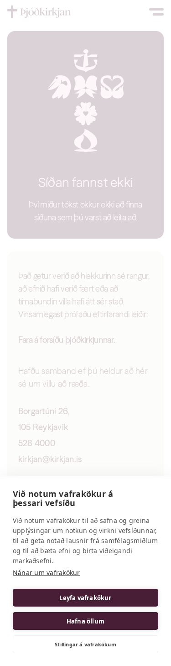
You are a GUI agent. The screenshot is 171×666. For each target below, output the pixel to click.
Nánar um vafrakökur (46, 572)
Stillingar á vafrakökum (85, 644)
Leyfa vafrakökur (85, 598)
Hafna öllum (85, 621)
